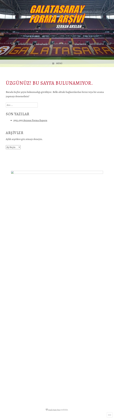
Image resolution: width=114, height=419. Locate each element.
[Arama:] (22, 105)
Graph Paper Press (54, 410)
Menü (59, 63)
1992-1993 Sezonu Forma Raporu (30, 120)
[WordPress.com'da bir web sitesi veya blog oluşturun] (47, 410)
